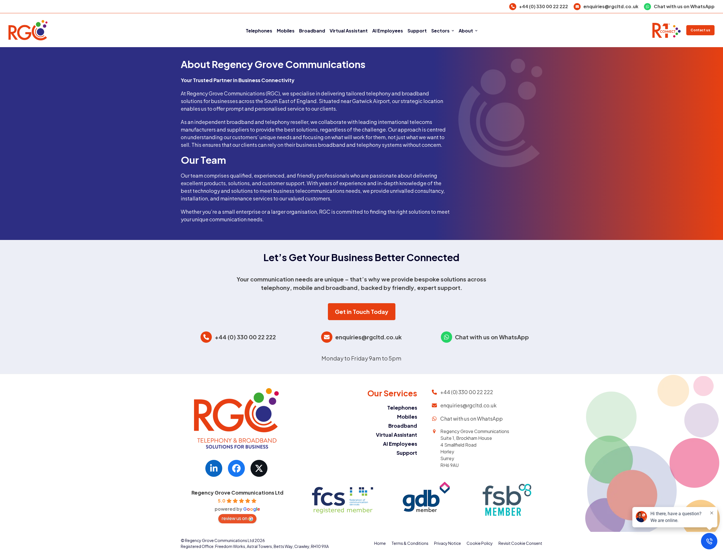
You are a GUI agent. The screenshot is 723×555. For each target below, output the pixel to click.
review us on (234, 518)
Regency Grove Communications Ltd (237, 492)
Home (380, 543)
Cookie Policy (480, 543)
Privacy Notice (447, 543)
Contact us (700, 30)
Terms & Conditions (409, 543)
